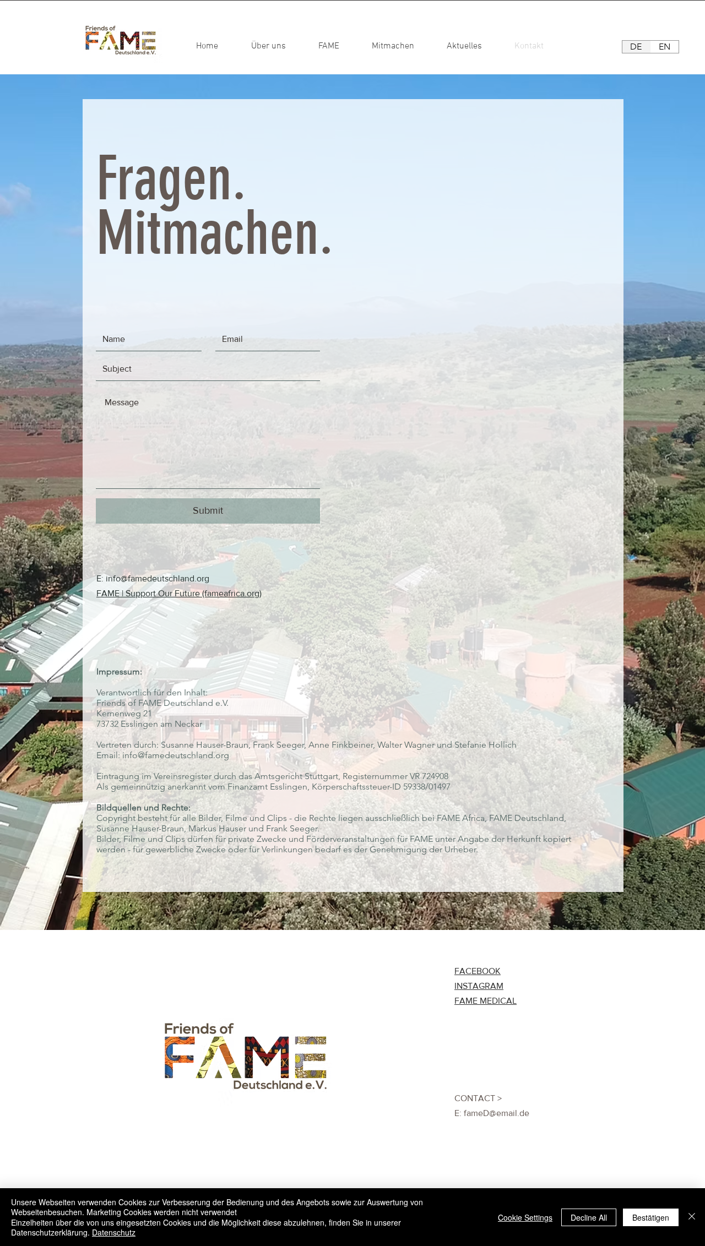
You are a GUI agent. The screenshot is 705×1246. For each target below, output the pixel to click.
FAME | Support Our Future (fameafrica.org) (179, 593)
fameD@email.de (496, 1113)
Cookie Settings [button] (525, 1217)
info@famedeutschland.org (157, 578)
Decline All (589, 1217)
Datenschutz (113, 1232)
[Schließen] (691, 1217)
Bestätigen (650, 1217)
